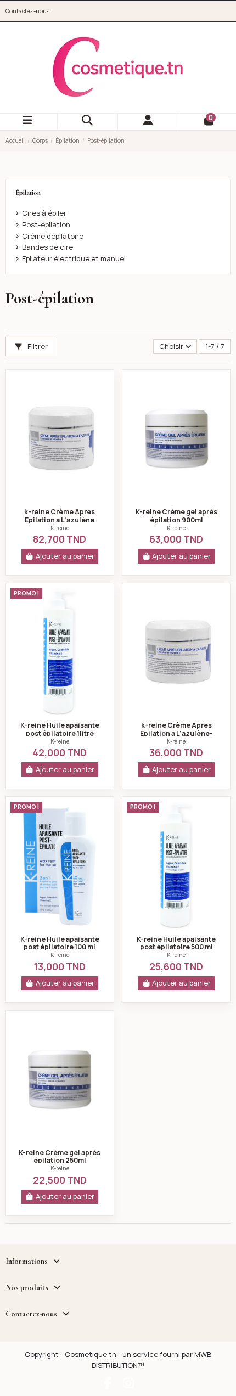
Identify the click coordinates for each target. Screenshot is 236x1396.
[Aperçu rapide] (60, 498)
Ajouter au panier (65, 556)
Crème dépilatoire (52, 236)
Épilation (28, 192)
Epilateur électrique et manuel (74, 258)
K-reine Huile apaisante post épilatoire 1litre (59, 729)
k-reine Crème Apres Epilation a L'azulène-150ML (176, 733)
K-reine (59, 528)
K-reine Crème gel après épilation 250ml (59, 1157)
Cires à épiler (44, 213)
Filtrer (37, 346)
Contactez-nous (27, 11)
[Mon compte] (148, 121)
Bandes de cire (47, 247)
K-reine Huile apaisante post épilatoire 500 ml (176, 943)
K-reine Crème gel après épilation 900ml (176, 516)
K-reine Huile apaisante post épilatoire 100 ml (59, 943)
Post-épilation (46, 224)
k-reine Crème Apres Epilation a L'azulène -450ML (59, 519)
